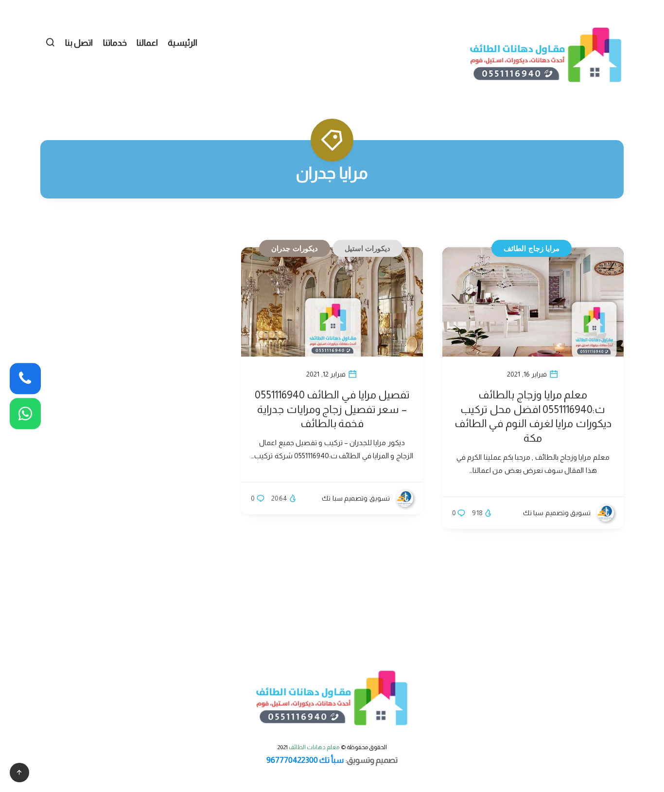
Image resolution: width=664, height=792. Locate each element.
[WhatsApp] (25, 413)
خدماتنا (115, 43)
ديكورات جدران (294, 248)
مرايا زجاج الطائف (531, 248)
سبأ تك (331, 760)
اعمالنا (147, 43)
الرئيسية (182, 43)
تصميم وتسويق (372, 760)
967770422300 (292, 760)
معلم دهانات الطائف (314, 747)
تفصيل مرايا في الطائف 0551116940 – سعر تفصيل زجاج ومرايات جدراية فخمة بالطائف (332, 409)
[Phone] (25, 378)
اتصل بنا (79, 43)
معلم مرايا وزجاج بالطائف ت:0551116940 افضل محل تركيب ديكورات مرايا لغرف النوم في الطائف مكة (533, 416)
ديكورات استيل (368, 248)
